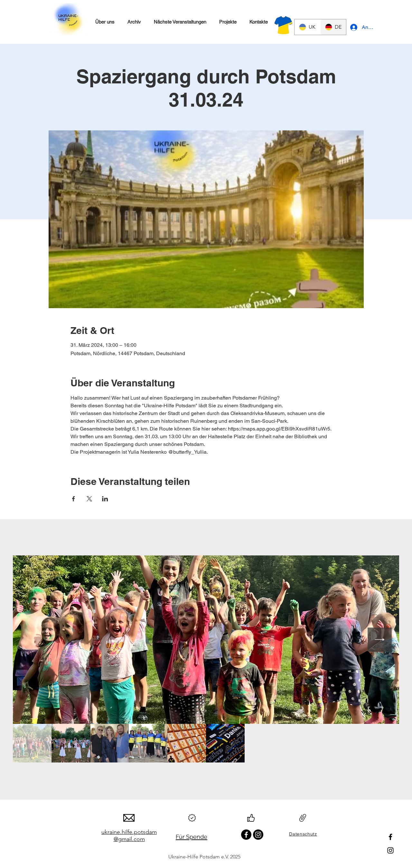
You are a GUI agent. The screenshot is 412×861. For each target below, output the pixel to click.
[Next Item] (380, 640)
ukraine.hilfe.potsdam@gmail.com (129, 835)
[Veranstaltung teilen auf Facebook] (73, 498)
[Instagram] (390, 850)
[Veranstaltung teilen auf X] (89, 498)
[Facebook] (390, 837)
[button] (105, 22)
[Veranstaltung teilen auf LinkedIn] (105, 498)
